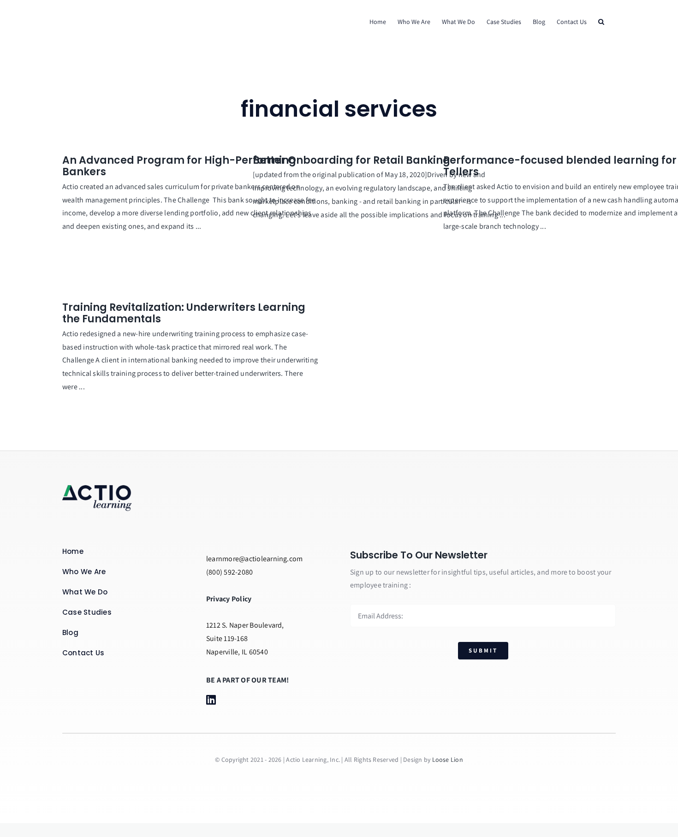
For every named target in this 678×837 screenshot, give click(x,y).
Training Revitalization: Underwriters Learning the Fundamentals (183, 313)
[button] (601, 21)
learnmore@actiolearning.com (254, 559)
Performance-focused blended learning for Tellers (560, 166)
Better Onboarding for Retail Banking (351, 160)
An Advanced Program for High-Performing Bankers (179, 166)
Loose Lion (447, 759)
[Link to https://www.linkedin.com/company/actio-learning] (222, 699)
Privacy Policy (228, 599)
